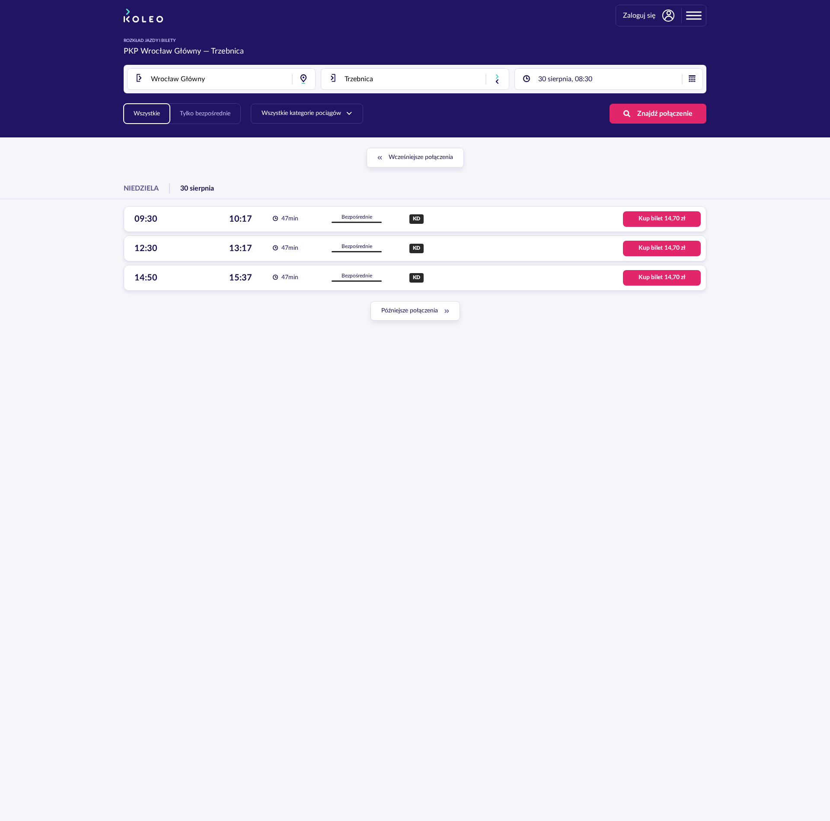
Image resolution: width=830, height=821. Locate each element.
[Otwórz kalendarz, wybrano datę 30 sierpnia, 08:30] (692, 79)
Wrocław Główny (170, 51)
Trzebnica (227, 51)
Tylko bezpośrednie (205, 114)
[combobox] (221, 79)
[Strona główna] (143, 15)
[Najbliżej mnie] (303, 79)
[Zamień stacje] (497, 79)
